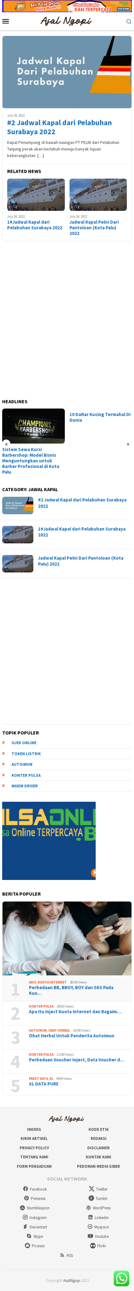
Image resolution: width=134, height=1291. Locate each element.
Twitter (102, 1189)
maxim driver (25, 786)
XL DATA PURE (44, 1084)
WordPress (102, 1208)
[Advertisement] (67, 320)
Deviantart (38, 1227)
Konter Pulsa (41, 1006)
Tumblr (102, 1198)
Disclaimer (98, 1148)
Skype (38, 1236)
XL (51, 1078)
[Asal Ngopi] (67, 20)
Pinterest (38, 1198)
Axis (32, 982)
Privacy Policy (34, 1148)
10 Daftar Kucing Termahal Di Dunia (100, 417)
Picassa (38, 1245)
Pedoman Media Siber (98, 1166)
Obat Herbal (59, 1030)
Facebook (38, 1189)
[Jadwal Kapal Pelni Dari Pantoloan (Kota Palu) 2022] (98, 195)
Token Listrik (26, 753)
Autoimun (22, 764)
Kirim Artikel (34, 1138)
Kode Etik (99, 1129)
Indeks (34, 1129)
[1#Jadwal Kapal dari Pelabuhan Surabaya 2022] (36, 195)
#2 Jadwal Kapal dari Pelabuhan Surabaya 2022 (59, 127)
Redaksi (99, 1138)
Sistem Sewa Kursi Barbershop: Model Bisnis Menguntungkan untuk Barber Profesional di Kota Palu (30, 461)
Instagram (38, 1217)
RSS (70, 1255)
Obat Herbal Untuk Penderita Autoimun (71, 1036)
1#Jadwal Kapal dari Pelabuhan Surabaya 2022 (34, 225)
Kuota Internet (52, 982)
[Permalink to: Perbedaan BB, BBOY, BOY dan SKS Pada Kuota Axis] (67, 938)
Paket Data (38, 1078)
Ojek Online (24, 742)
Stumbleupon (38, 1208)
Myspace (101, 1227)
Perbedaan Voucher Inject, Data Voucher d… (76, 1060)
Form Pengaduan (34, 1166)
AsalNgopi (71, 1280)
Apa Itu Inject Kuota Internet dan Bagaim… (75, 1011)
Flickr (101, 1245)
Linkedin (102, 1217)
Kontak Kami (98, 1157)
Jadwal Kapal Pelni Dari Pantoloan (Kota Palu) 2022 (94, 227)
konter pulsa (26, 775)
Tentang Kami (34, 1157)
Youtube (102, 1236)
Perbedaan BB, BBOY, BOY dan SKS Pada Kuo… (71, 990)
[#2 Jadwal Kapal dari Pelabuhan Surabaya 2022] (67, 72)
